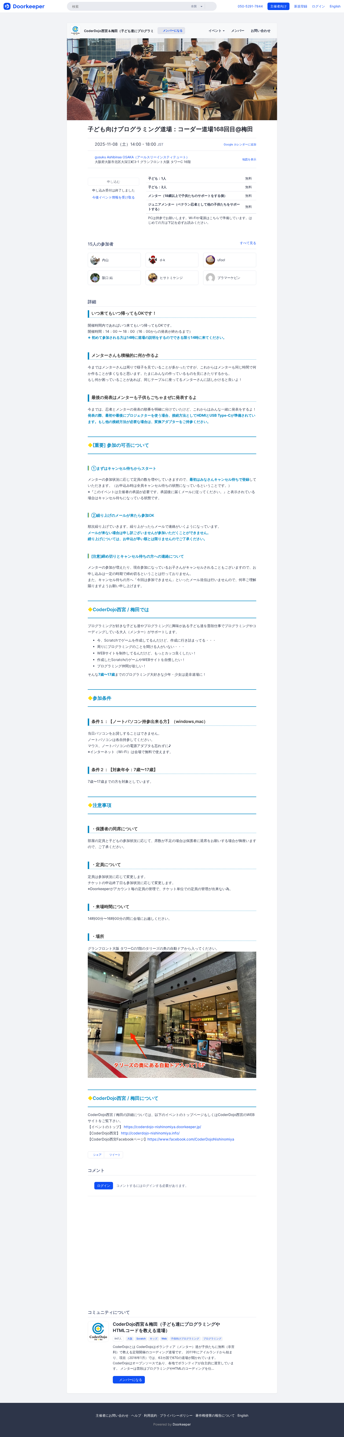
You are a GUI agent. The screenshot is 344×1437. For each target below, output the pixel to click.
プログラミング (212, 1338)
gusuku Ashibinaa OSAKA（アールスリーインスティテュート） (142, 157)
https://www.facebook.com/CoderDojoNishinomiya (190, 1139)
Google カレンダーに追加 (240, 144)
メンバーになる (172, 30)
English (335, 6)
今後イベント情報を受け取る (113, 197)
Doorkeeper (182, 1424)
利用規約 (150, 1415)
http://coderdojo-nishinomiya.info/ (150, 1133)
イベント (215, 30)
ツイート (115, 1154)
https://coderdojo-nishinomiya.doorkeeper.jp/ (162, 1127)
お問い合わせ (261, 30)
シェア (97, 1154)
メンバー (237, 30)
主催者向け (278, 6)
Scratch (141, 1338)
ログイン (318, 6)
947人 (118, 1338)
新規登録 (300, 6)
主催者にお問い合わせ (112, 1415)
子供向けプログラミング (185, 1338)
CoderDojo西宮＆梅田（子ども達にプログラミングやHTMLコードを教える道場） (145, 31)
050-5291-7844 (250, 6)
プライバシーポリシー (176, 1415)
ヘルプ (136, 1415)
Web (164, 1338)
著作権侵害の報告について (215, 1415)
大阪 (129, 1338)
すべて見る (248, 243)
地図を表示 (249, 159)
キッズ (153, 1338)
